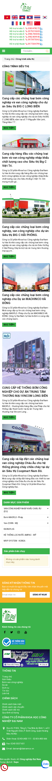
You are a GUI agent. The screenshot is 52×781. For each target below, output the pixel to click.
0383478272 (33, 28)
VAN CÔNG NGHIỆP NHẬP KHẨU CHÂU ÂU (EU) (22, 510)
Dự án (5, 685)
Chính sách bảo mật (11, 704)
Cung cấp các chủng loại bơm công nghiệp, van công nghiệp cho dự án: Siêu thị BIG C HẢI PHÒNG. (25, 231)
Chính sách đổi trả (11, 710)
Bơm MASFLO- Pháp (13, 517)
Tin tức (5, 691)
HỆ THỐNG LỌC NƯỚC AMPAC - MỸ (20, 535)
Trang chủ (7, 677)
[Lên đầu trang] (47, 583)
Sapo (16, 762)
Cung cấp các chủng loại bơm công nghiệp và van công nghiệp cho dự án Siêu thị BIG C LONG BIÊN (25, 102)
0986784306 (33, 34)
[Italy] (22, 23)
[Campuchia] (22, 17)
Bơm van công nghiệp (12, 682)
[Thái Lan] (37, 17)
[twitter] (11, 632)
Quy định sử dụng (10, 712)
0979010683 (33, 31)
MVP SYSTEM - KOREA (14, 541)
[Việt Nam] (7, 17)
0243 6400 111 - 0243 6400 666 (32, 739)
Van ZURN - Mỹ (11, 523)
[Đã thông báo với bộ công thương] (26, 642)
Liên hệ (5, 693)
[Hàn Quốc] (45, 17)
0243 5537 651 (18, 743)
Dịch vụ (5, 688)
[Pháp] (15, 23)
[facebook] (4, 632)
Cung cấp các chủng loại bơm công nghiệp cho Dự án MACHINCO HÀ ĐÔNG (25, 299)
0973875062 (33, 39)
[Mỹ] (30, 23)
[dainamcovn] (26, 7)
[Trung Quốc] (37, 23)
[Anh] (15, 17)
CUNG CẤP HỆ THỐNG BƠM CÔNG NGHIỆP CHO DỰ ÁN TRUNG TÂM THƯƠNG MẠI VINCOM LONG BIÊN (25, 391)
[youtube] (25, 632)
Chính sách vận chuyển (13, 707)
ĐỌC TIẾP (9, 128)
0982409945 (33, 37)
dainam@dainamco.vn (23, 748)
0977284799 (33, 44)
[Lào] (30, 17)
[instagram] (18, 632)
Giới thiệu (6, 679)
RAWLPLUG (9, 529)
